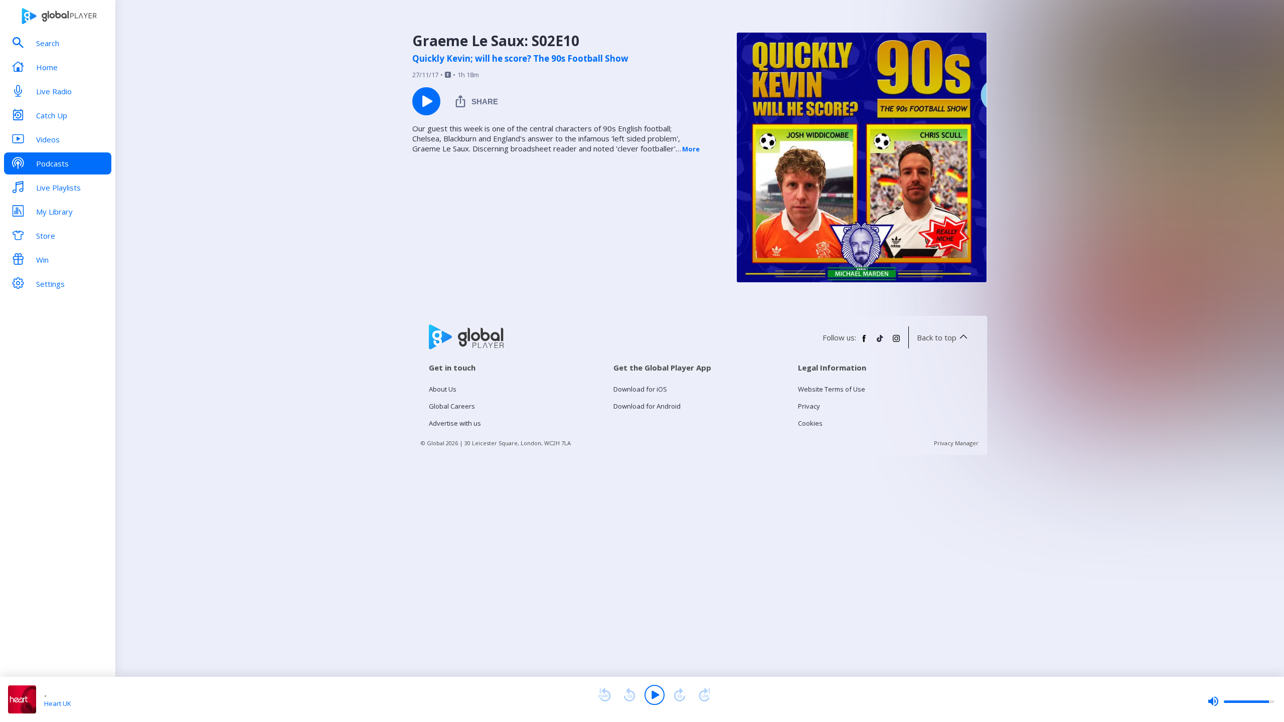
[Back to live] (705, 695)
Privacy (809, 406)
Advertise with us (455, 423)
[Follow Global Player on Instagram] (896, 342)
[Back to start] (604, 695)
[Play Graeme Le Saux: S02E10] (426, 101)
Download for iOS (640, 389)
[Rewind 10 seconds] (629, 695)
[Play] (655, 695)
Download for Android (647, 406)
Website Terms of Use (831, 389)
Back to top (936, 337)
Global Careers (452, 406)
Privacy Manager (956, 443)
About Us (442, 389)
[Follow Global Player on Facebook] (864, 342)
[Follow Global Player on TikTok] (880, 342)
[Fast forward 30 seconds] (680, 695)
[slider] (1240, 701)
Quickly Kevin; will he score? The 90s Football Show (520, 58)
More (691, 148)
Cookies (810, 423)
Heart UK (57, 703)
